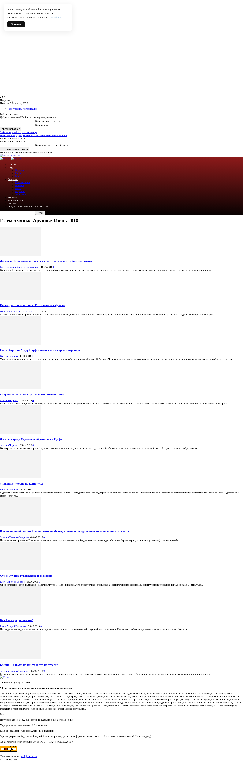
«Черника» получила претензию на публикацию (32, 394)
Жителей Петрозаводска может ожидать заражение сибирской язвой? (46, 260)
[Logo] (5, 158)
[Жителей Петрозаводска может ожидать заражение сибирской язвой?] (20, 254)
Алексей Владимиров (27, 266)
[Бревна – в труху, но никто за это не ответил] (20, 658)
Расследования (15, 200)
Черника (13, 356)
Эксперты (20, 194)
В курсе (12, 167)
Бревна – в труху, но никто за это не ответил (29, 664)
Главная (12, 164)
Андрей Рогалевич (16, 626)
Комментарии (22, 182)
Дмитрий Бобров (16, 581)
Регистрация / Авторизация (22, 108)
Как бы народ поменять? (16, 620)
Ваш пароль (41, 125)
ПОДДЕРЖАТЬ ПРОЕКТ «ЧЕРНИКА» (28, 206)
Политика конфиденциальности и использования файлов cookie (33, 135)
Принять (16, 24)
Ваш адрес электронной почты (51, 145)
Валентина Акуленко (22, 311)
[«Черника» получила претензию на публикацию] (20, 388)
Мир (17, 176)
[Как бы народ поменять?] (20, 614)
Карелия (19, 170)
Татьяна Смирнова (19, 537)
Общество (13, 179)
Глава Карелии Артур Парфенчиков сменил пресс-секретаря (40, 350)
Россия (19, 173)
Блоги (18, 188)
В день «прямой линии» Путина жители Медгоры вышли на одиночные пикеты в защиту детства (65, 531)
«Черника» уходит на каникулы (21, 483)
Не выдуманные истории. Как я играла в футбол (32, 305)
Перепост (20, 191)
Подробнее (55, 17)
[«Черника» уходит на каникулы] (20, 477)
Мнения (19, 185)
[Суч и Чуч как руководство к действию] (20, 569)
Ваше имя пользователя (47, 121)
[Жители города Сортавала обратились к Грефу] (20, 432)
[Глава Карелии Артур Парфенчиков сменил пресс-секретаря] (20, 343)
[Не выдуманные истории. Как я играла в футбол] (20, 299)
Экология (12, 197)
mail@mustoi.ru (29, 756)
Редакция (12, 203)
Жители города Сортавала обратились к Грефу (31, 439)
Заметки (4, 400)
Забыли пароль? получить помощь (18, 132)
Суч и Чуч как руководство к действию (26, 575)
